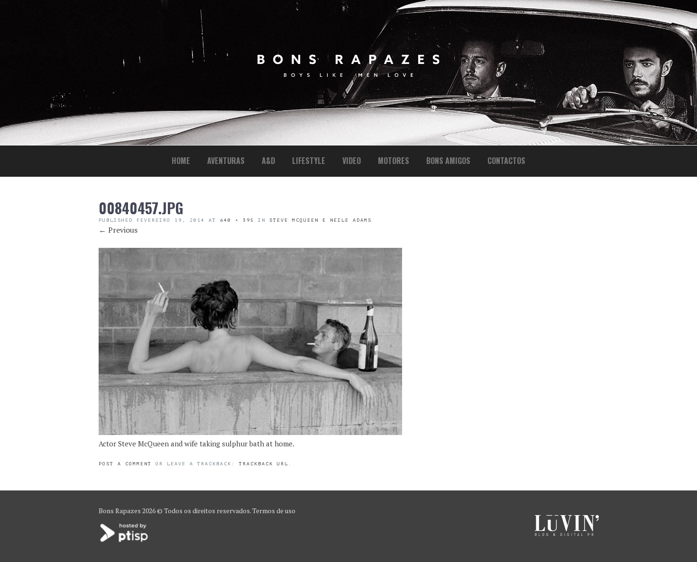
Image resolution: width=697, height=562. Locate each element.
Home (181, 160)
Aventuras (226, 160)
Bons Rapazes (120, 510)
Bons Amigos (448, 160)
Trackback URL (263, 463)
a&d (268, 160)
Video (351, 160)
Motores (393, 160)
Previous (118, 230)
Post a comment (125, 463)
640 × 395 (237, 220)
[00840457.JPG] (250, 432)
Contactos (506, 160)
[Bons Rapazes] (348, 74)
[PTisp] (125, 540)
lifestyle (308, 160)
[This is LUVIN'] (567, 533)
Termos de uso (273, 510)
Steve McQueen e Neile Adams (320, 220)
